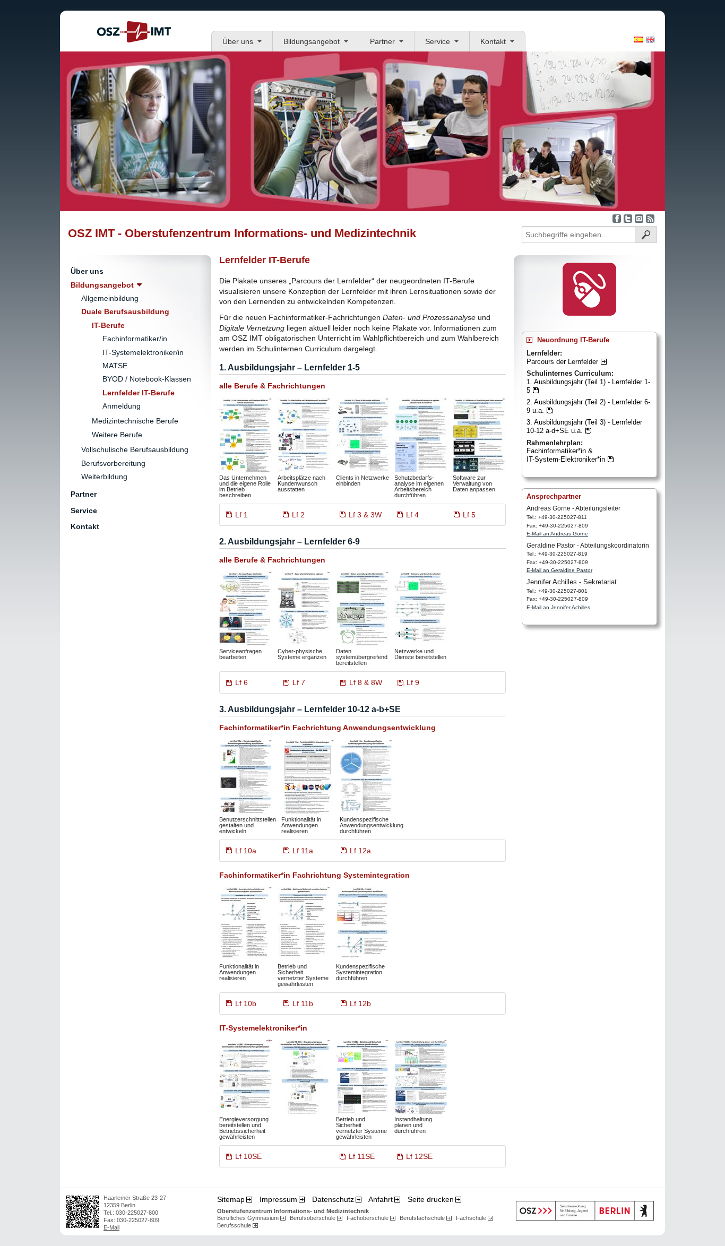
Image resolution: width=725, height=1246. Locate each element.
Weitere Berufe (117, 434)
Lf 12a (360, 850)
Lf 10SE (248, 1156)
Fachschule (471, 1218)
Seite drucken (431, 1199)
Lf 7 (298, 682)
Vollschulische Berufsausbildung (134, 449)
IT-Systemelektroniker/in (143, 352)
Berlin (585, 1211)
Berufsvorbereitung (113, 463)
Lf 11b (302, 1003)
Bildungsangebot (311, 41)
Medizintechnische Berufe (135, 421)
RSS (650, 218)
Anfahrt (380, 1199)
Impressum (278, 1199)
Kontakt (493, 41)
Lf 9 (413, 682)
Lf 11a (302, 850)
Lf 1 (241, 514)
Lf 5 (469, 514)
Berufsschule (234, 1225)
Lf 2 (298, 514)
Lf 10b (245, 1003)
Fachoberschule (368, 1218)
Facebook (616, 218)
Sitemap (231, 1199)
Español (638, 39)
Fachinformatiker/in (134, 338)
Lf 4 (412, 514)
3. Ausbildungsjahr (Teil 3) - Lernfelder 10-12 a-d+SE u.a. (584, 426)
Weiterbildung (104, 476)
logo (134, 31)
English (650, 39)
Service (437, 41)
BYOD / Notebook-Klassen (146, 379)
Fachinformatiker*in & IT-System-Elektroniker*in (566, 455)
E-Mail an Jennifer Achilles (558, 607)
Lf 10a (245, 850)
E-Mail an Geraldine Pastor (559, 570)
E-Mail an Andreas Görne (557, 534)
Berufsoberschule (312, 1218)
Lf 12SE (419, 1156)
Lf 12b (360, 1003)
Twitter (628, 218)
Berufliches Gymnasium (248, 1218)
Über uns (237, 41)
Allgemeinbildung (110, 298)
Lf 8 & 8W (365, 682)
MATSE (114, 365)
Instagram (639, 218)
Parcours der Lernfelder (562, 362)
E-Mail (111, 1227)
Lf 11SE (362, 1156)
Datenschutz (333, 1199)
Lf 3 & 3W (365, 514)
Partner (382, 41)
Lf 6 (241, 682)
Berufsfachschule (422, 1218)
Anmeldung (121, 406)
